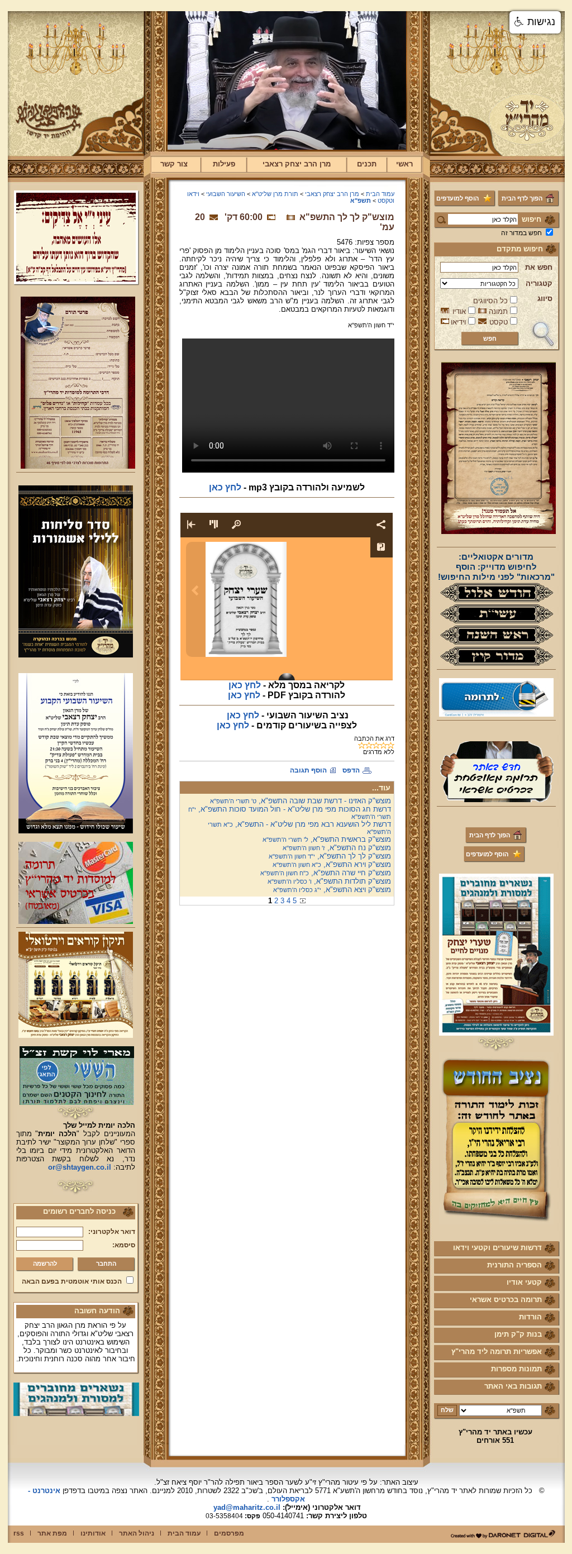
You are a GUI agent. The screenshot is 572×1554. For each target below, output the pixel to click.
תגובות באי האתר (513, 1386)
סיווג (544, 298)
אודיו (459, 311)
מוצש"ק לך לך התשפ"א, (330, 856)
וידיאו (458, 322)
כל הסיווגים (490, 301)
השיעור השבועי (225, 193)
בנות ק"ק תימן (518, 1334)
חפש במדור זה (521, 233)
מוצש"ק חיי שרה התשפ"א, (325, 873)
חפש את (538, 267)
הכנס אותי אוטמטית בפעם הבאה (72, 1281)
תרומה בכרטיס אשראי (506, 1299)
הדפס (351, 770)
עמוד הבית (380, 193)
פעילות (224, 164)
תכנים (366, 164)
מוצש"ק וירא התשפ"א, (332, 864)
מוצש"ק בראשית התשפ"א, (327, 839)
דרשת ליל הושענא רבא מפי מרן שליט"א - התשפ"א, (299, 827)
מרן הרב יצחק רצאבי (297, 164)
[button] (535, 22)
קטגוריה (539, 283)
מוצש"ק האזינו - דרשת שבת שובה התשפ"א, (300, 801)
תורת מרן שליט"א (275, 193)
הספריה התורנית (514, 1265)
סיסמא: (123, 1245)
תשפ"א (360, 200)
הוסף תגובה (308, 770)
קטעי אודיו (524, 1282)
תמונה (498, 311)
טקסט (498, 322)
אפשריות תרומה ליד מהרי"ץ (496, 1351)
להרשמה (45, 1263)
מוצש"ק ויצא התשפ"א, (332, 889)
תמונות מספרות (516, 1369)
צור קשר (174, 164)
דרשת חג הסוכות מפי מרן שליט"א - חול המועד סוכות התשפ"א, (289, 812)
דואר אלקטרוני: (111, 1232)
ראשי (404, 164)
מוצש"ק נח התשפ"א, (337, 847)
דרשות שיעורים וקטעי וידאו (497, 1247)
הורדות (530, 1317)
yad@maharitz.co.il (246, 1507)
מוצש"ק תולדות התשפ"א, (329, 881)
